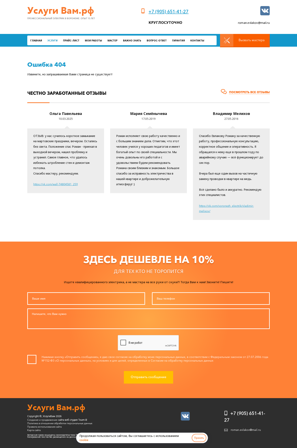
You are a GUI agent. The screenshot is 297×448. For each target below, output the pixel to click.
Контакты (197, 40)
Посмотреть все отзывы (249, 92)
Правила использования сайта (44, 426)
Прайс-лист (71, 40)
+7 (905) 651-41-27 (168, 11)
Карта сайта (34, 430)
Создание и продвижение (42, 419)
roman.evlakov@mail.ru (254, 23)
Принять (199, 437)
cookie (83, 440)
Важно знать (132, 40)
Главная (36, 40)
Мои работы (93, 40)
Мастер (112, 40)
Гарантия (178, 40)
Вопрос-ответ (157, 40)
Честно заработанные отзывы (66, 93)
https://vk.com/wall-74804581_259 (55, 184)
